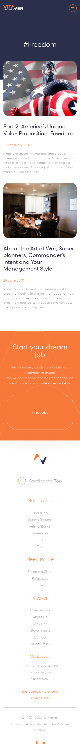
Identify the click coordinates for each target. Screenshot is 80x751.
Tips (40, 546)
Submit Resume (40, 519)
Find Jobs (40, 412)
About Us (40, 617)
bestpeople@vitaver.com (40, 691)
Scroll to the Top (45, 481)
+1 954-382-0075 (40, 698)
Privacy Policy (40, 644)
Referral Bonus (40, 526)
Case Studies (40, 610)
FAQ (40, 540)
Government (40, 630)
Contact (40, 637)
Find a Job (40, 513)
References (40, 533)
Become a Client (40, 571)
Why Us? (40, 623)
